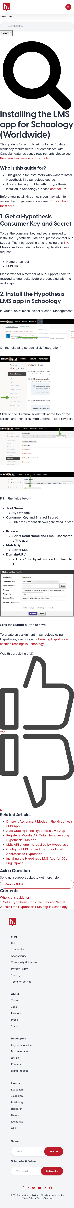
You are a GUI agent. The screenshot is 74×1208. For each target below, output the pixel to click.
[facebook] (23, 1188)
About (15, 994)
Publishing (17, 1102)
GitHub (15, 1057)
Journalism (17, 1096)
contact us (57, 189)
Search (15, 1141)
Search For (6, 16)
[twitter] (33, 1188)
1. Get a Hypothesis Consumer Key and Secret (32, 902)
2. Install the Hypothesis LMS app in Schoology (34, 907)
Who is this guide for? (15, 897)
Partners (16, 1013)
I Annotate (17, 1121)
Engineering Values (22, 1045)
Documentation (20, 1051)
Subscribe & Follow (23, 1161)
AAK (13, 1128)
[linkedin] (28, 1188)
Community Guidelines (24, 962)
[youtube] (39, 1188)
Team (14, 1000)
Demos (15, 1115)
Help (14, 943)
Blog (14, 936)
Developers (19, 1038)
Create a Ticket (14, 884)
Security (16, 975)
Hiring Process (19, 1070)
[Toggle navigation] (68, 7)
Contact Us (17, 949)
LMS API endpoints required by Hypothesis (37, 844)
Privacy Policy (19, 968)
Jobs (14, 1006)
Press (14, 1019)
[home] (6, 7)
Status (14, 1026)
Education (17, 1089)
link (66, 242)
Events (15, 1083)
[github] (50, 1188)
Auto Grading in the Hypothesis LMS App (35, 831)
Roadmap (16, 1064)
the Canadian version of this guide (24, 158)
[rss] (45, 1188)
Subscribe (52, 1171)
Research (16, 1108)
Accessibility (18, 956)
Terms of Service (21, 981)
